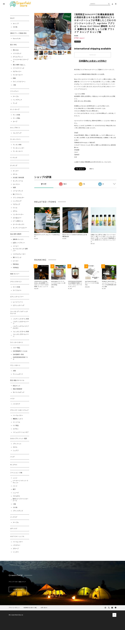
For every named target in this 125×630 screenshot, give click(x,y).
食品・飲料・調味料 (15, 234)
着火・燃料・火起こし (19, 65)
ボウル (15, 211)
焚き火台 (16, 50)
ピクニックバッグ (18, 305)
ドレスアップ (17, 133)
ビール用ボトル (18, 221)
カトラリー (16, 184)
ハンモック (13, 157)
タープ (15, 121)
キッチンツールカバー (20, 228)
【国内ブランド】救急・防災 (18, 33)
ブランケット (17, 443)
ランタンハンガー (18, 148)
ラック (15, 103)
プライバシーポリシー (14, 607)
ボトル (15, 174)
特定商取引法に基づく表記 (30, 607)
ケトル (15, 207)
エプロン (16, 429)
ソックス (16, 552)
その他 (15, 27)
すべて (43, 184)
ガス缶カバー (17, 218)
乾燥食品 (16, 264)
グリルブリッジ (18, 57)
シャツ (15, 478)
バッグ (12, 457)
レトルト (16, 261)
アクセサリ (16, 496)
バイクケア (16, 404)
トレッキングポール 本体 (21, 331)
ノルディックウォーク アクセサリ (21, 327)
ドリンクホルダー (18, 197)
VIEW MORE (17, 589)
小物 (14, 85)
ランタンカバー (18, 151)
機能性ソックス (18, 419)
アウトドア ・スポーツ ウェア (19, 410)
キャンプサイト (15, 127)
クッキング (13, 165)
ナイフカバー (17, 290)
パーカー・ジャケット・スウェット (20, 481)
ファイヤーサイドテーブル (21, 60)
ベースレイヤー (18, 415)
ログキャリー (17, 71)
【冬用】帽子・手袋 (18, 354)
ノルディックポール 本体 (21, 319)
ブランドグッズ (18, 511)
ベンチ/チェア (17, 100)
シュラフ (16, 450)
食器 (14, 187)
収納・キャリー (14, 274)
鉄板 (14, 78)
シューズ (16, 492)
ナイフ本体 (16, 287)
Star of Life (16, 38)
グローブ (16, 548)
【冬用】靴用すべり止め (20, 351)
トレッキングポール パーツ (21, 335)
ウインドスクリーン (19, 81)
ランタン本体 (17, 144)
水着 (14, 370)
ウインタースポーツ (16, 342)
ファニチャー (14, 91)
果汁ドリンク (17, 257)
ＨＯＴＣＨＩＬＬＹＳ (17, 536)
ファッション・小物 (16, 472)
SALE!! (12, 18)
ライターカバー (18, 75)
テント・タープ (14, 109)
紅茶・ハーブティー (19, 243)
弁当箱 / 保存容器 (18, 177)
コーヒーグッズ (18, 191)
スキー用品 (16, 348)
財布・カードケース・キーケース (20, 500)
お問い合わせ (44, 607)
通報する (91, 168)
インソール (16, 422)
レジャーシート (18, 302)
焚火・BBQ (13, 44)
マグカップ (16, 204)
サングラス (13, 464)
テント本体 (16, 115)
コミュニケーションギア (21, 432)
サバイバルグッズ (18, 392)
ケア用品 (16, 425)
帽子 (14, 489)
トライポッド (17, 53)
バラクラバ (16, 545)
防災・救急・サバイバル (17, 380)
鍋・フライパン (17, 194)
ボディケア (13, 528)
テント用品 (16, 118)
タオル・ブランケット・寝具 (18, 438)
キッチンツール (18, 181)
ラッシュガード (18, 374)
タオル (15, 447)
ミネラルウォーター (19, 254)
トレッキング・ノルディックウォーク (19, 312)
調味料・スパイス (18, 239)
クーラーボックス (18, 224)
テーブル (16, 96)
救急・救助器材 (17, 389)
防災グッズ (16, 385)
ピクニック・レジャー (17, 296)
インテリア (13, 517)
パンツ (15, 486)
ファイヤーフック (18, 68)
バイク (12, 398)
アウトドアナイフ (15, 281)
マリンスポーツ (15, 365)
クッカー (16, 171)
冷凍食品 (16, 267)
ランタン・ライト (15, 139)
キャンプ (16, 23)
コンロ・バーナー (18, 214)
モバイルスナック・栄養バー (20, 249)
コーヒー (16, 246)
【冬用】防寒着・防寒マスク (20, 358)
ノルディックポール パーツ (21, 322)
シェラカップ (17, 201)
